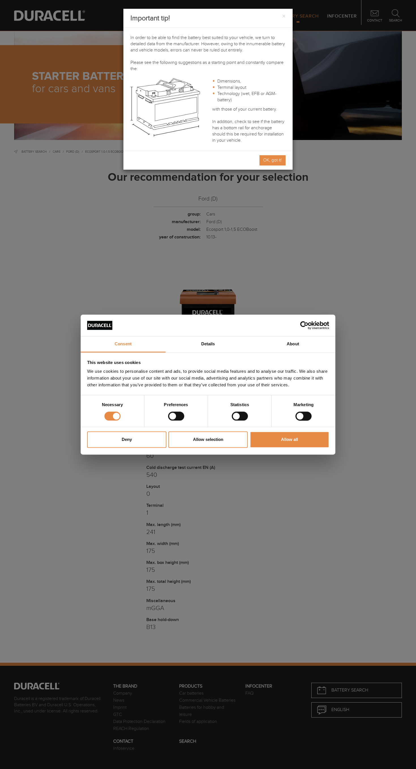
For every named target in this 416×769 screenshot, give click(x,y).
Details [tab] (208, 344)
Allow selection (208, 439)
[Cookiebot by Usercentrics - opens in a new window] (304, 325)
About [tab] (293, 344)
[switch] (176, 416)
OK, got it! (272, 160)
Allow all (289, 439)
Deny (127, 439)
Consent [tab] (123, 344)
